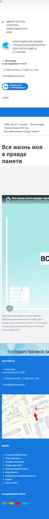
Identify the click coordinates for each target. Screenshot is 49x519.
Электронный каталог (17, 468)
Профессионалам (14, 461)
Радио (8, 479)
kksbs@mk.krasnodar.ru (14, 76)
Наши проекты (13, 458)
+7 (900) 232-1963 (30, 70)
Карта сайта (11, 482)
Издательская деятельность (20, 475)
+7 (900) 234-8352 (11, 70)
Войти (6, 97)
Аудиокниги (11, 472)
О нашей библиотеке (16, 454)
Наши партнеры (13, 465)
